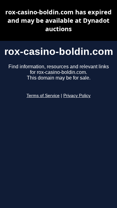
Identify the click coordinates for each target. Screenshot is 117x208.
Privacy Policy (76, 95)
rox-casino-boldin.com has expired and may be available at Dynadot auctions (58, 20)
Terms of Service (43, 95)
